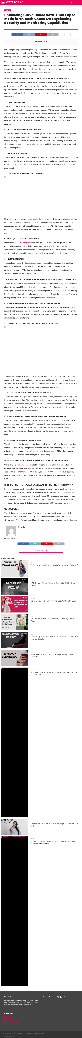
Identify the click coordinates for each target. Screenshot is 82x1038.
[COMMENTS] (64, 34)
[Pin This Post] (41, 34)
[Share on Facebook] (17, 34)
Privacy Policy (9, 1019)
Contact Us (8, 1017)
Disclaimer (7, 1020)
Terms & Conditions (11, 1022)
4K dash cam (25, 243)
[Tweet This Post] (29, 34)
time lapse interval (26, 465)
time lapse (20, 117)
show (45, 41)
